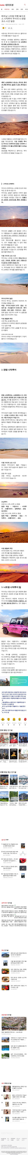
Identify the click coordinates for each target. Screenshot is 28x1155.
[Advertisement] (14, 167)
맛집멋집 (5, 847)
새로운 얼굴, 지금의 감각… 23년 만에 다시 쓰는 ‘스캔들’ (4, 745)
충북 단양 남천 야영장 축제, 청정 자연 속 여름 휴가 (23, 804)
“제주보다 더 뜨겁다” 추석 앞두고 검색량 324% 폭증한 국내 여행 (18, 1037)
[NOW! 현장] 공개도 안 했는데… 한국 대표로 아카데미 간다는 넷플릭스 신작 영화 (23, 745)
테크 (4, 855)
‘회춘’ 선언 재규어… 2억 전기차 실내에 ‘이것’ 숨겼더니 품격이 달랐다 (10, 860)
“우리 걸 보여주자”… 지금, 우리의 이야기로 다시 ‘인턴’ (4, 761)
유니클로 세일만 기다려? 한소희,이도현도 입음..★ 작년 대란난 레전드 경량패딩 (19, 1116)
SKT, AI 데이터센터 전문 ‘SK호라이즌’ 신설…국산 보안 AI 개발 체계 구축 (10, 853)
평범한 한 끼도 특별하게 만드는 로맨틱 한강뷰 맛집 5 (4, 787)
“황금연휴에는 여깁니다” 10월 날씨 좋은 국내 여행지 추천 (4, 804)
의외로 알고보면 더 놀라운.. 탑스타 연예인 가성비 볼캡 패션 (19, 1109)
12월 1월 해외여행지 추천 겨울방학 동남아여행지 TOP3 (13, 787)
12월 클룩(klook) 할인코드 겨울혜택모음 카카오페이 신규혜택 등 (14, 703)
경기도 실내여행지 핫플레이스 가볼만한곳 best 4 (13, 707)
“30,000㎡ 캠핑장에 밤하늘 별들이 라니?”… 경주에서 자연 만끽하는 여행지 (13, 804)
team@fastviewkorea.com (22, 1145)
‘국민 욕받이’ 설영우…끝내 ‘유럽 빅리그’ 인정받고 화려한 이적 (13, 745)
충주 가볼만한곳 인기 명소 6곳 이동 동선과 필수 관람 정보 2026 (23, 787)
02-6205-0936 (5, 1145)
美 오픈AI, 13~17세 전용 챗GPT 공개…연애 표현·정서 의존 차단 (23, 761)
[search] (25, 4)
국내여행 (13, 954)
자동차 (4, 862)
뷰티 (13, 9)
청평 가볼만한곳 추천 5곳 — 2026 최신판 (12, 1029)
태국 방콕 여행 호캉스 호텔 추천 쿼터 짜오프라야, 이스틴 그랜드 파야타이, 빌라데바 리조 (14, 693)
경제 (22, 9)
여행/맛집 (6, 9)
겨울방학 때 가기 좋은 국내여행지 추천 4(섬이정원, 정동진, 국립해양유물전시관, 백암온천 (14, 698)
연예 (17, 9)
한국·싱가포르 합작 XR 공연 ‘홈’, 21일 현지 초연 (13, 761)
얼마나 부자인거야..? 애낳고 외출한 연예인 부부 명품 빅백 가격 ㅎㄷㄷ (19, 1094)
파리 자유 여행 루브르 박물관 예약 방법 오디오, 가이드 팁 (14, 711)
